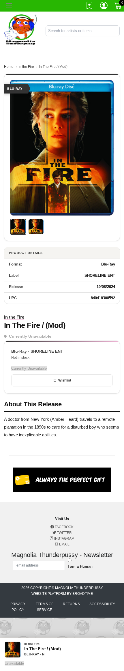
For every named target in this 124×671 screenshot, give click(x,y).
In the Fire (26, 67)
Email (63, 544)
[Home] (20, 30)
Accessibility (102, 604)
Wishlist (64, 380)
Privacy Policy (17, 607)
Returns (71, 604)
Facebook (64, 527)
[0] (118, 7)
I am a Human (80, 566)
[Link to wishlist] (90, 6)
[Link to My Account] (104, 6)
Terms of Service (44, 607)
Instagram (63, 539)
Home (9, 67)
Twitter (64, 533)
